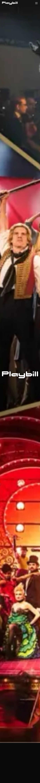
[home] (10, 3)
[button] (36, 3)
